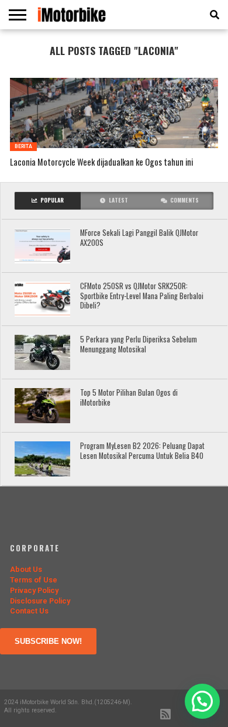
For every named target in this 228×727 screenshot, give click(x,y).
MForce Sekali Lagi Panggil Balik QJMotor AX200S (139, 238)
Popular (52, 200)
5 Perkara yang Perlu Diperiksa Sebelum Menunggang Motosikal (138, 344)
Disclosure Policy (40, 600)
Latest (118, 200)
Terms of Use (33, 579)
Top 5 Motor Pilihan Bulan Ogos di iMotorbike (129, 397)
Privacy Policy (34, 590)
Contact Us (29, 610)
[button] (202, 701)
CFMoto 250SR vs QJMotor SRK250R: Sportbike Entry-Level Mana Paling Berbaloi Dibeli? (141, 296)
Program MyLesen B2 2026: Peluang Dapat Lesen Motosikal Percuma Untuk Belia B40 (142, 451)
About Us (26, 569)
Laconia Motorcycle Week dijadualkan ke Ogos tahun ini (101, 162)
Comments (184, 200)
